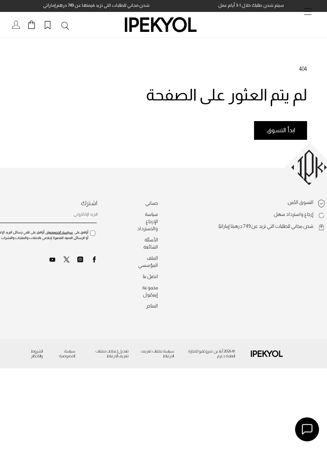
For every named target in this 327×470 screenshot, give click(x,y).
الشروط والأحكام (37, 353)
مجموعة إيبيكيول (150, 291)
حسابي (151, 203)
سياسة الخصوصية (67, 353)
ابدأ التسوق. (280, 130)
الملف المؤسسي (148, 261)
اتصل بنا (150, 276)
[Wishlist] (49, 24)
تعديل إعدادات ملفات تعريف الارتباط (112, 353)
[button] (309, 24)
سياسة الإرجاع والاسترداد (147, 221)
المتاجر (152, 306)
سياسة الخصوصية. (59, 232)
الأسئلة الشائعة (150, 243)
